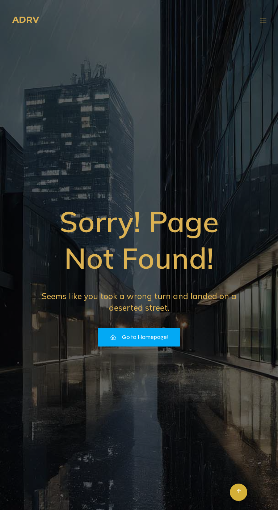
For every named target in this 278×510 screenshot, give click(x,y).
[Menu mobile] (263, 20)
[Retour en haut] (238, 492)
